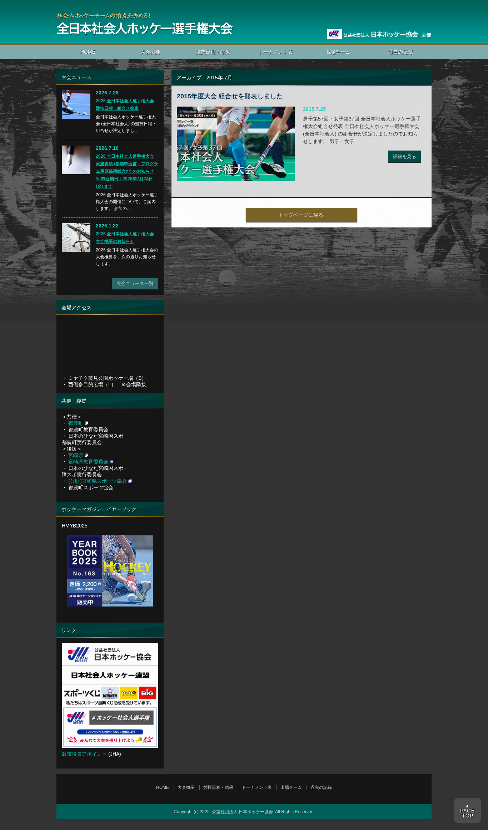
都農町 (75, 423)
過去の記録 (400, 52)
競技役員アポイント (84, 754)
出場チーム (337, 52)
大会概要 (150, 52)
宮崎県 (75, 455)
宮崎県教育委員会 (88, 462)
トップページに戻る (300, 215)
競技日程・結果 (212, 52)
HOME (87, 52)
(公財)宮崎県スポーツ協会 (97, 481)
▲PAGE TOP (467, 811)
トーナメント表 (275, 52)
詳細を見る (404, 156)
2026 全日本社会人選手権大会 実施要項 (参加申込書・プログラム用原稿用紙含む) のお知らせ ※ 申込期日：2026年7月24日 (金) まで (127, 171)
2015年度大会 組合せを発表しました (230, 96)
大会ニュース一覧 (135, 283)
